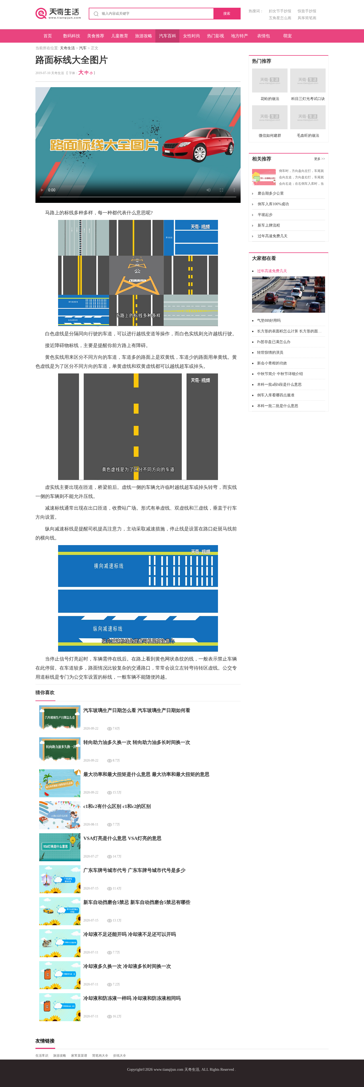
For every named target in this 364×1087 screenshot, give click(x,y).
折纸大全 (119, 1055)
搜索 (226, 13)
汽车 (83, 48)
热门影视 (215, 36)
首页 (47, 36)
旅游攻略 (143, 36)
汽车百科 (167, 36)
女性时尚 (191, 36)
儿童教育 (119, 36)
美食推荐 (95, 36)
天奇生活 (67, 48)
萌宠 (287, 36)
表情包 (263, 36)
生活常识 (41, 1055)
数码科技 (71, 36)
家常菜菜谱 (79, 1055)
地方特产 (239, 36)
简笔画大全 (100, 1055)
